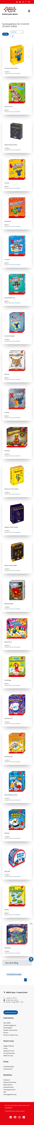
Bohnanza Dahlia (8, 604)
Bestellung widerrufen (11, 1012)
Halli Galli (6, 833)
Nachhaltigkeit (7, 1028)
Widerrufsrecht (7, 1085)
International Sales (9, 1053)
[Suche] (23, 2)
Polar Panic (7, 871)
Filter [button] (6, 34)
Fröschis (6, 909)
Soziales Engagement (9, 1025)
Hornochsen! (7, 221)
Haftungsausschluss (9, 1090)
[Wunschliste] (26, 2)
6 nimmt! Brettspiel (9, 336)
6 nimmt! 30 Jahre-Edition (11, 68)
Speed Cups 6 (8, 642)
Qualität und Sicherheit (10, 1030)
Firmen (5, 1048)
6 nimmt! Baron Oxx (9, 298)
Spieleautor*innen (8, 1051)
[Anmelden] (17, 2)
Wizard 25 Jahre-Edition (10, 565)
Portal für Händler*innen (10, 1035)
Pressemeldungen (8, 1066)
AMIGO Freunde (8, 1056)
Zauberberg (7, 948)
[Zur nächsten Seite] (30, 979)
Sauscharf (7, 451)
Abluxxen (6, 374)
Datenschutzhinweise (9, 1082)
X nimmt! (6, 412)
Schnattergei (7, 680)
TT (23, 1118)
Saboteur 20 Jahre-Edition (11, 527)
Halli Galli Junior (8, 757)
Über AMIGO (7, 1023)
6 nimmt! (6, 183)
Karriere (5, 1033)
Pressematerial (7, 1069)
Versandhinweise (8, 1087)
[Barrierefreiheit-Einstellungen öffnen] (31, 959)
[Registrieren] (20, 2)
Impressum (6, 1080)
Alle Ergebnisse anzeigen (14, 974)
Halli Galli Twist (8, 718)
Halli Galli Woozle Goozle (10, 795)
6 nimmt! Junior (8, 106)
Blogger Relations (8, 1046)
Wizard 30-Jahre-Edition (10, 145)
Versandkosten (17, 73)
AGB (4, 1092)
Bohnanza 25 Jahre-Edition (11, 489)
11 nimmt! (7, 259)
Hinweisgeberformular (10, 1094)
